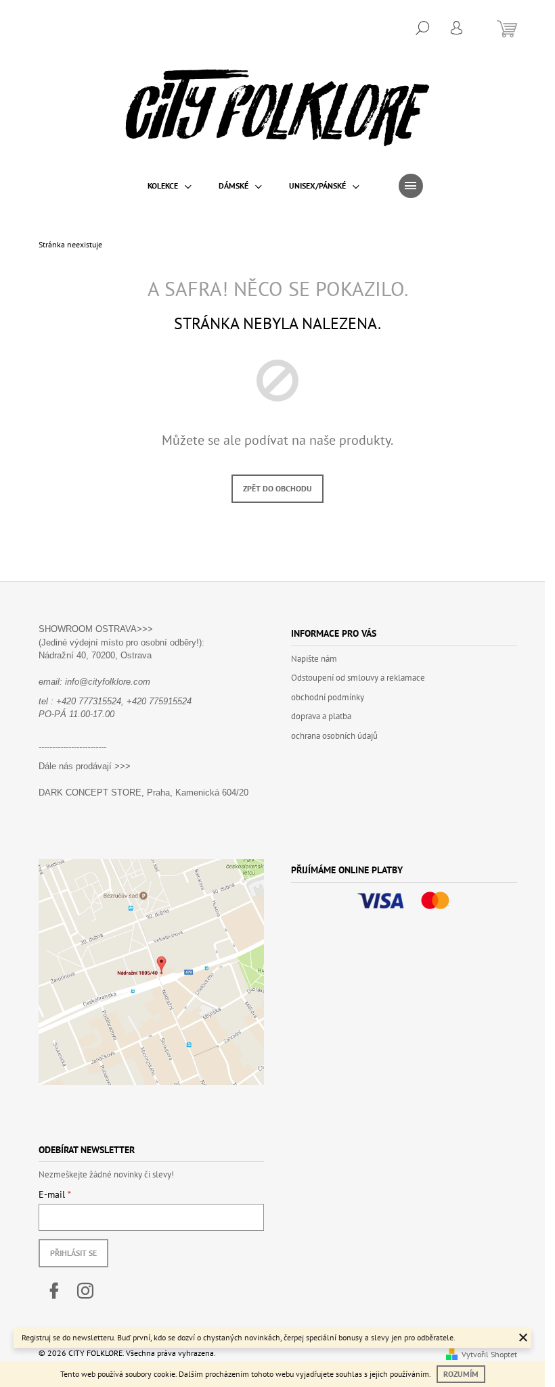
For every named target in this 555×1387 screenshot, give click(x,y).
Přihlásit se (73, 1253)
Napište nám (314, 658)
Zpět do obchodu (277, 488)
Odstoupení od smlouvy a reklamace (358, 677)
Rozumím (461, 1374)
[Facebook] (54, 1291)
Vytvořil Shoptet (489, 1354)
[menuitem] (169, 186)
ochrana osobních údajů (334, 735)
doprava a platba (321, 716)
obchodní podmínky (327, 697)
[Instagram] (85, 1291)
